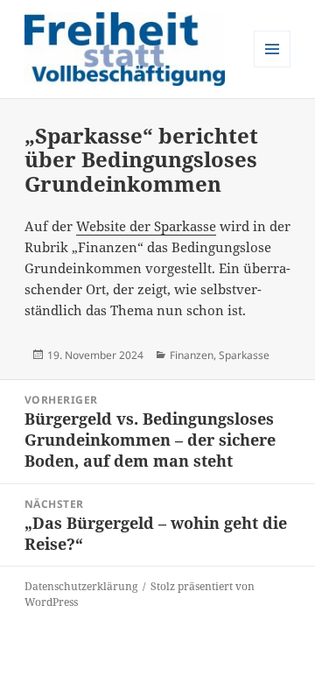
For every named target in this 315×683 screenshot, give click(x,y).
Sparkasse (244, 355)
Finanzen (192, 355)
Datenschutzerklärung (80, 586)
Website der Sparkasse (146, 226)
